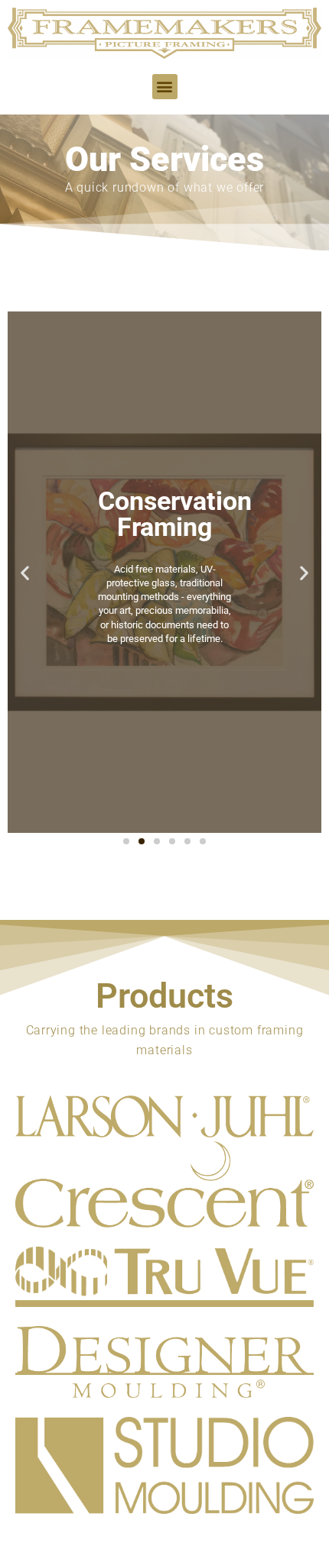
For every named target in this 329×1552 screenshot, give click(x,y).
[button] (165, 86)
